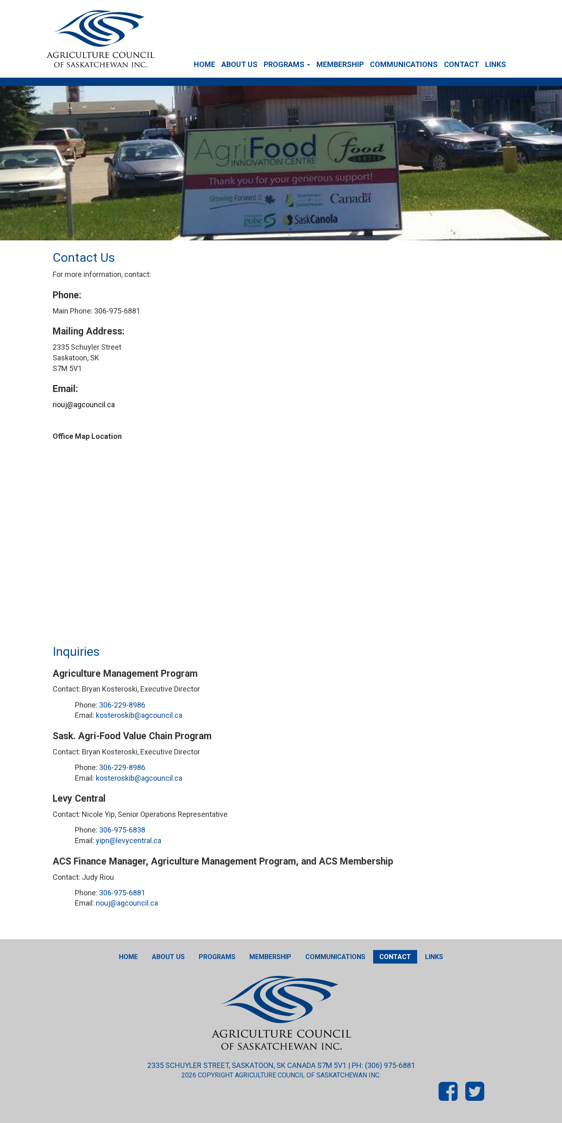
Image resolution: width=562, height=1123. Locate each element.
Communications (404, 64)
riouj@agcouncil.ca (84, 404)
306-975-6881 (122, 892)
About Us (239, 64)
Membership (340, 64)
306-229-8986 (122, 705)
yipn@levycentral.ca (128, 840)
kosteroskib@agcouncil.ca (139, 715)
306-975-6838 (122, 830)
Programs (285, 64)
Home (204, 64)
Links (495, 64)
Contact (461, 64)
